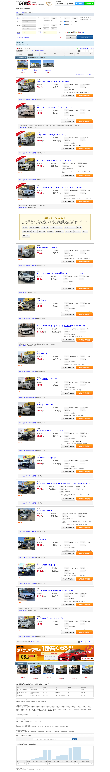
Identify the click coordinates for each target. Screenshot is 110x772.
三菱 (37, 716)
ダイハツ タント (20, 721)
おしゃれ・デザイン (70, 227)
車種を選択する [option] (26, 21)
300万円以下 (64, 731)
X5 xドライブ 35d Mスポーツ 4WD (74, 676)
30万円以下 (19, 731)
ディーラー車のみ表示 (86, 19)
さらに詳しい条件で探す (23, 37)
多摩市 (89, 709)
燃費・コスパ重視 (34, 227)
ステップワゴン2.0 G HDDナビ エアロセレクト (54, 160)
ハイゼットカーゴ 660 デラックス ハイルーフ (35, 676)
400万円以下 (71, 731)
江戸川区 (52, 708)
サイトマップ (41, 769)
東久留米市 (76, 709)
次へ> (91, 51)
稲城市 (17, 710)
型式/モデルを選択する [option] (27, 25)
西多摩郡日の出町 (52, 710)
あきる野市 (28, 710)
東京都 (18, 44)
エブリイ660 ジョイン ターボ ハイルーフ (52, 430)
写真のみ (32, 50)
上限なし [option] (53, 18)
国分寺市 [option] (45, 32)
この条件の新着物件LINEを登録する (86, 48)
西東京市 (35, 710)
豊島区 (17, 708)
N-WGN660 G (42, 353)
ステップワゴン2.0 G (44, 510)
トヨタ (18, 716)
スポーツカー (26, 235)
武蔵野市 (69, 708)
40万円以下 (26, 731)
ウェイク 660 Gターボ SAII (48, 675)
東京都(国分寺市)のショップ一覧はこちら (85, 74)
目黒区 (63, 706)
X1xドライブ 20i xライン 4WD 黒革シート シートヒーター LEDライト (62, 273)
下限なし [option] (45, 18)
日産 (23, 716)
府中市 (84, 708)
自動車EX (18, 768)
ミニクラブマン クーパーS (22, 675)
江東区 (53, 706)
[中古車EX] (23, 3)
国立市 (49, 709)
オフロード (69, 231)
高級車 (79, 227)
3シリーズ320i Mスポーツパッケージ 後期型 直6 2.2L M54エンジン (61, 326)
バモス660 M (41, 539)
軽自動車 (19, 726)
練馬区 (36, 708)
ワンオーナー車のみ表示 (86, 17)
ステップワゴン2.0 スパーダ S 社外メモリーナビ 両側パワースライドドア (63, 483)
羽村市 (22, 710)
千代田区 (19, 706)
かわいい (85, 231)
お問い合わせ (18, 769)
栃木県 (23, 701)
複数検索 (18, 18)
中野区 (84, 706)
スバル (41, 716)
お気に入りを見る (40, 50)
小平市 (33, 709)
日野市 (38, 709)
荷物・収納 (42, 231)
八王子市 (58, 708)
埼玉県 (33, 701)
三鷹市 (74, 708)
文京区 (38, 706)
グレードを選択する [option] (27, 28)
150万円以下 (48, 731)
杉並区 (89, 706)
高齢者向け (50, 231)
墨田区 (48, 706)
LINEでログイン (89, 3)
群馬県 (28, 701)
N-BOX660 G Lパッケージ (46, 458)
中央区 (24, 706)
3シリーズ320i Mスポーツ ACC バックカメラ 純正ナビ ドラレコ (60, 187)
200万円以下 (56, 731)
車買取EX (27, 768)
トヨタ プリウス (37, 721)
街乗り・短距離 (27, 231)
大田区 (68, 706)
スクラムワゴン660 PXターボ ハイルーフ (52, 135)
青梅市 (79, 708)
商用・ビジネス (60, 231)
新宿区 (33, 706)
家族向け (25, 227)
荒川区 (26, 708)
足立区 (41, 708)
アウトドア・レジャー (56, 227)
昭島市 (89, 708)
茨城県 (18, 701)
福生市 (54, 709)
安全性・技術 (44, 227)
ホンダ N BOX (29, 721)
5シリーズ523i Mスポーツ (46, 565)
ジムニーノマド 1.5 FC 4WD (87, 675)
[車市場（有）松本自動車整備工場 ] (22, 70)
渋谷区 (79, 706)
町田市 (22, 709)
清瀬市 (70, 709)
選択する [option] (24, 18)
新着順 (35, 54)
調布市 (17, 709)
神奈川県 (44, 701)
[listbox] (46, 18)
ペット (35, 231)
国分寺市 (24, 44)
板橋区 (31, 708)
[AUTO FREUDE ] (48, 70)
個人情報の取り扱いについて (32, 769)
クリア (70, 37)
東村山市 (44, 709)
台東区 (43, 706)
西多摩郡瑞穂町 (42, 710)
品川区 (58, 706)
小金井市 (28, 709)
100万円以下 (41, 731)
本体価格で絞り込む (48, 20)
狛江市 (59, 709)
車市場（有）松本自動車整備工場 (27, 99)
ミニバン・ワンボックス (43, 726)
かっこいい (77, 231)
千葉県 (38, 701)
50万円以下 (33, 731)
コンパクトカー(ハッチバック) (29, 726)
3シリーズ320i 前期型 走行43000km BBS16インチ (55, 590)
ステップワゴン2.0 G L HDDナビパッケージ (53, 81)
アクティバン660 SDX (45, 405)
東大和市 (65, 709)
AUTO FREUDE (23, 127)
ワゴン (52, 726)
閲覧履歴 (61, 3)
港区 (29, 706)
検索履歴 (71, 3)
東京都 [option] (24, 32)
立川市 (63, 708)
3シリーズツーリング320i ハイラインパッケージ (54, 107)
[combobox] (29, 18)
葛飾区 (46, 708)
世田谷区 (74, 706)
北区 (22, 708)
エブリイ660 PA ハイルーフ (47, 247)
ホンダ (32, 716)
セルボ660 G (41, 300)
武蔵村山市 (83, 709)
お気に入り (80, 3)
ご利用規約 (24, 769)
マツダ (27, 716)
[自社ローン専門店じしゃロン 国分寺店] (35, 70)
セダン (57, 726)
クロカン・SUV (64, 726)
